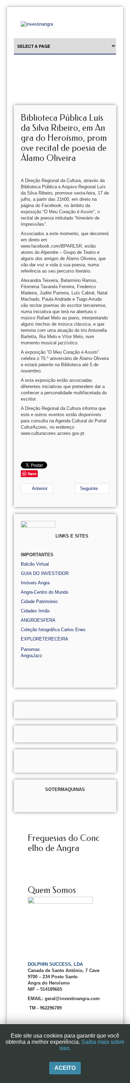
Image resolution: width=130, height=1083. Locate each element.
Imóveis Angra (35, 582)
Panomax (30, 649)
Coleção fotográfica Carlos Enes (53, 629)
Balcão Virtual (35, 564)
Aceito (65, 1068)
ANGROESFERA (38, 620)
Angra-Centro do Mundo (44, 592)
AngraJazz (31, 655)
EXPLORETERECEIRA (44, 639)
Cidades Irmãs (35, 610)
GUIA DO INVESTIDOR (45, 573)
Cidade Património (39, 601)
